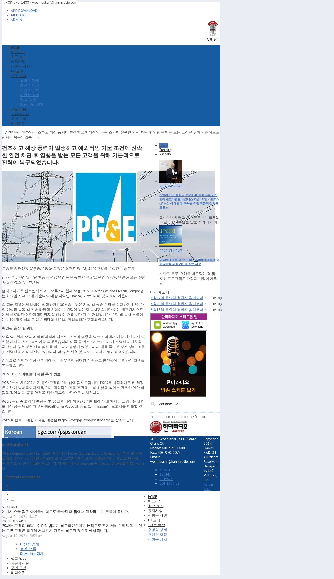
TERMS (165, 474)
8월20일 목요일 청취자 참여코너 (177, 303)
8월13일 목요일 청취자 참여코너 (177, 309)
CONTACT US (169, 483)
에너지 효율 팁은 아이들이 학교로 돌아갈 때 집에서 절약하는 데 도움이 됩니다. (65, 511)
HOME (15, 47)
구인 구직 (18, 119)
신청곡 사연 (20, 66)
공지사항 (18, 61)
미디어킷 (18, 123)
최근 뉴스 (18, 57)
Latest (163, 145)
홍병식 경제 (29, 80)
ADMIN (16, 19)
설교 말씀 (18, 109)
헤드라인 (18, 52)
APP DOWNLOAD (24, 10)
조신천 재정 (29, 85)
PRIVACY (166, 478)
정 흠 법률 (28, 100)
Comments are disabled (22, 477)
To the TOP (209, 486)
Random (165, 154)
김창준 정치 (29, 90)
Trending (165, 150)
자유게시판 (20, 114)
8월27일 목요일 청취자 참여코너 (177, 298)
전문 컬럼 (18, 76)
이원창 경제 (29, 95)
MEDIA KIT (19, 15)
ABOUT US (167, 469)
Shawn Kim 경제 (32, 104)
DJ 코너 (17, 71)
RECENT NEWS (170, 186)
